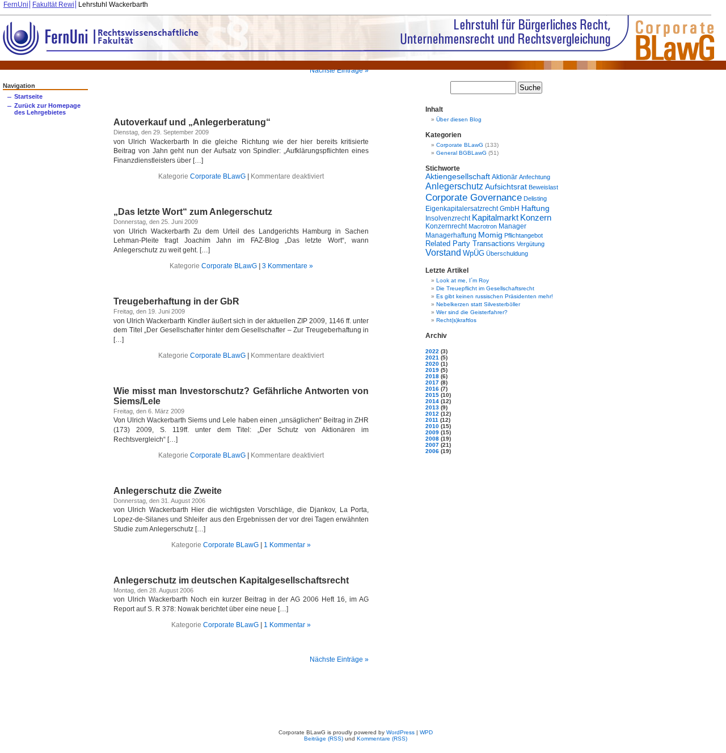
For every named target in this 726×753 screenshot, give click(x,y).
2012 (432, 414)
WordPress (400, 732)
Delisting (535, 198)
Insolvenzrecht (447, 218)
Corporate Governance (473, 197)
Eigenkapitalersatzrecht (461, 208)
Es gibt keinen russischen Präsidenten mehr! (494, 296)
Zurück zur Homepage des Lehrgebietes (47, 109)
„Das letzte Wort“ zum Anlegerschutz (192, 212)
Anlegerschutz (454, 186)
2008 (432, 438)
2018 (432, 376)
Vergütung (530, 243)
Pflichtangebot (523, 235)
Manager (512, 226)
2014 (432, 401)
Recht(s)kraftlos (456, 320)
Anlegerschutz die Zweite (167, 491)
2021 (432, 357)
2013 (432, 407)
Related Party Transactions (470, 243)
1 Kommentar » (287, 545)
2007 (432, 445)
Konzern (535, 217)
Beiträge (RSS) (323, 738)
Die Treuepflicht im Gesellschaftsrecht (485, 288)
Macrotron (482, 226)
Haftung (535, 208)
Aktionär (504, 176)
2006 (432, 451)
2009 (432, 432)
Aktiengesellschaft (457, 176)
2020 (432, 364)
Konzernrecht (446, 226)
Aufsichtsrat (506, 186)
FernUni (15, 5)
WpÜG (473, 253)
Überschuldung (507, 253)
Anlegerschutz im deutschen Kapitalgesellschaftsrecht (231, 580)
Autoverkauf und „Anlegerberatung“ (192, 122)
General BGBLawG (461, 153)
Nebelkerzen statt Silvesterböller (478, 304)
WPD (426, 732)
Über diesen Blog (459, 119)
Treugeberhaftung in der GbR (176, 301)
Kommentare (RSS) (382, 738)
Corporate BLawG (218, 176)
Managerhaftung (450, 235)
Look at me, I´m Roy (462, 280)
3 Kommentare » (287, 266)
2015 (432, 395)
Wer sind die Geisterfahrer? (472, 312)
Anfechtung (534, 177)
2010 (432, 426)
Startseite (28, 96)
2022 (432, 351)
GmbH (510, 209)
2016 (432, 389)
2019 (432, 370)
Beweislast (543, 187)
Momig (490, 234)
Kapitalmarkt (495, 217)
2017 (432, 382)
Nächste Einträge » (339, 70)
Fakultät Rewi (53, 5)
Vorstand (443, 252)
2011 (431, 420)
